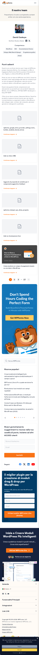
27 (25, 280)
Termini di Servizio (7, 624)
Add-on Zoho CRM (10, 156)
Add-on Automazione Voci (12, 236)
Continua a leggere (9, 134)
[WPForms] (7, 3)
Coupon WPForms (7, 632)
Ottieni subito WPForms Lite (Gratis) (19, 514)
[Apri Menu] (35, 3)
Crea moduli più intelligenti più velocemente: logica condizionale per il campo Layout (18, 376)
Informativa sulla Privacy (9, 627)
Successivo (28, 283)
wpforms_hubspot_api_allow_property (16, 210)
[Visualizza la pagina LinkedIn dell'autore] (26, 41)
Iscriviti (19, 455)
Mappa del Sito (6, 629)
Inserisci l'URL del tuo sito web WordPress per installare (18, 490)
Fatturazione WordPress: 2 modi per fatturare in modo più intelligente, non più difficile (19, 397)
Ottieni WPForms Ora (18, 550)
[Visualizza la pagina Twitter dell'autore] (29, 41)
